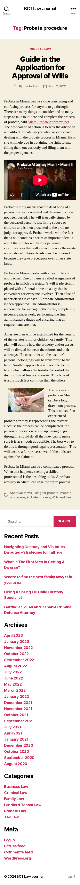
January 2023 (16, 641)
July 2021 (12, 727)
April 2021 (13, 733)
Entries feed (15, 846)
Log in (9, 840)
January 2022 (16, 696)
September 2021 (19, 721)
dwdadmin (31, 86)
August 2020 (15, 764)
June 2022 (13, 678)
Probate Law (40, 49)
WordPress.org (17, 858)
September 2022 (19, 660)
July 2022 (13, 672)
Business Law (16, 786)
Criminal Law (15, 792)
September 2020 (19, 757)
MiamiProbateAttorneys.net (48, 122)
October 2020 (16, 751)
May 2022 (13, 684)
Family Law (14, 799)
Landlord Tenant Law (22, 805)
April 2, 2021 (57, 86)
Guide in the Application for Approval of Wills (40, 67)
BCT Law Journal (40, 9)
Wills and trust (62, 497)
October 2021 (16, 715)
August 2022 (15, 666)
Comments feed (18, 852)
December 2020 (18, 745)
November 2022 (18, 647)
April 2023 (13, 635)
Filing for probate (45, 493)
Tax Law (11, 817)
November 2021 (18, 709)
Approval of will (21, 493)
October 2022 (16, 654)
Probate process (38, 497)
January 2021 (16, 739)
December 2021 (18, 702)
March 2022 (14, 690)
